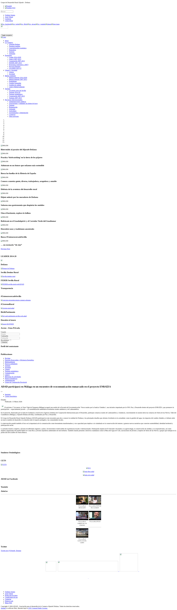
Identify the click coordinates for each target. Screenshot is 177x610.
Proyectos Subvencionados (13, 100)
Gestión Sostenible (15, 83)
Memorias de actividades (13, 377)
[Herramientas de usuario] (1, 391)
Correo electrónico (11, 396)
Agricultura (12, 111)
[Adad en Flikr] (23, 24)
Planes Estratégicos (11, 378)
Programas (8, 55)
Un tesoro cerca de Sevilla (17, 90)
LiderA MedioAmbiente (17, 87)
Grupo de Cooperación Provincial (16, 382)
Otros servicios (14, 116)
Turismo (11, 52)
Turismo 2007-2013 (15, 98)
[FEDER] (12, 284)
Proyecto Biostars (14, 66)
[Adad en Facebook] (6, 24)
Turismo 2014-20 (14, 92)
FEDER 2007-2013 (15, 63)
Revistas (7, 358)
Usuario (3, 332)
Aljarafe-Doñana (14, 44)
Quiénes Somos (10, 15)
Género (11, 72)
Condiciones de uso (11, 597)
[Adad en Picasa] (31, 24)
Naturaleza (12, 50)
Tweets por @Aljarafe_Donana (11, 551)
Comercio (12, 114)
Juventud (12, 74)
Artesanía (12, 53)
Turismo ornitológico (16, 94)
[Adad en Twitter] (15, 24)
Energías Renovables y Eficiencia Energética (19, 360)
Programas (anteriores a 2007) (18, 65)
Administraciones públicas (17, 102)
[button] (4, 249)
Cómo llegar (9, 21)
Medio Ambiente (10, 76)
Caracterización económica (17, 48)
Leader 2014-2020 (15, 57)
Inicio (7, 41)
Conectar (4, 342)
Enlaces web (9, 601)
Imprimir (8, 394)
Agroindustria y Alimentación (18, 113)
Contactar (8, 19)
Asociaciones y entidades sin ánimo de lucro (23, 103)
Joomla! (3, 608)
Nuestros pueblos (14, 46)
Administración (10, 380)
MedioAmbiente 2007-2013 (18, 79)
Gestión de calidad (15, 85)
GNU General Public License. (38, 608)
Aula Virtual (9, 17)
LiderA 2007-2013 (15, 59)
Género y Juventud (11, 70)
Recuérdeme (5, 340)
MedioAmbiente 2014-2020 (18, 77)
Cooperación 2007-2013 (17, 61)
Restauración (13, 107)
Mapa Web (8, 603)
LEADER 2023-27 (15, 68)
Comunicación (9, 373)
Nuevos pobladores (11, 364)
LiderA (7, 375)
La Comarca (9, 42)
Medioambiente (10, 362)
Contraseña (4, 336)
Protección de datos (11, 595)
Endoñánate (13, 81)
